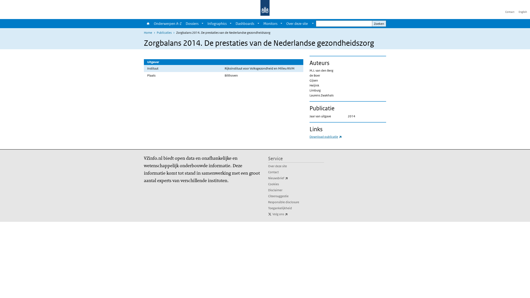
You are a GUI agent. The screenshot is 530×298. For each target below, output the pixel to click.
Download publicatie (326, 137)
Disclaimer (275, 190)
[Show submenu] (202, 23)
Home (148, 23)
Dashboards (245, 23)
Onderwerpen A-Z (168, 23)
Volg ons (289, 214)
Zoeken (379, 24)
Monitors (270, 23)
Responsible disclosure (283, 202)
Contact (509, 12)
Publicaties (164, 33)
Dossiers (192, 23)
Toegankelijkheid (280, 208)
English (523, 12)
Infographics (217, 23)
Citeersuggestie (278, 196)
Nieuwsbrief (287, 178)
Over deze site (277, 166)
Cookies (273, 184)
